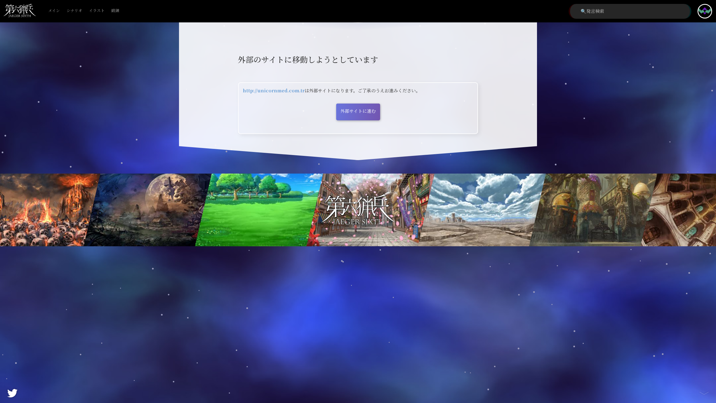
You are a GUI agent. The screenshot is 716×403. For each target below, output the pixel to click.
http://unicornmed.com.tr (274, 90)
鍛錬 (115, 11)
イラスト (97, 11)
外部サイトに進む (358, 111)
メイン (54, 11)
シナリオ (74, 11)
